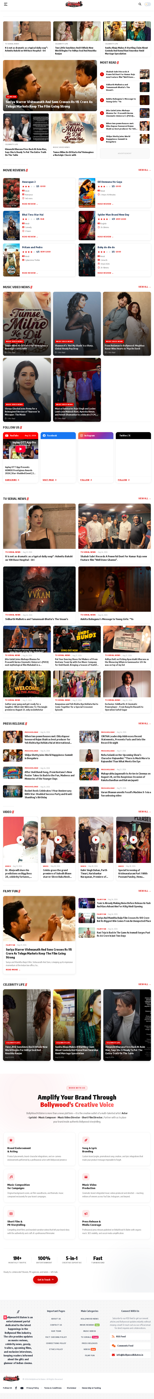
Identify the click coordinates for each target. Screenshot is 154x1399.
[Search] (140, 4)
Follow (84, 480)
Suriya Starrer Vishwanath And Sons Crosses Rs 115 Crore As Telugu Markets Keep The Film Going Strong (49, 104)
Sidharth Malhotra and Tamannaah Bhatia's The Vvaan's (118, 87)
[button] (5, 4)
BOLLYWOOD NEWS (90, 1319)
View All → (145, 170)
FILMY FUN (90, 1355)
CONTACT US (56, 1325)
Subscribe (11, 480)
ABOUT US (56, 1319)
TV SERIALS (86, 1337)
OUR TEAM (56, 1331)
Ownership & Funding (91, 1388)
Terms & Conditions (53, 1388)
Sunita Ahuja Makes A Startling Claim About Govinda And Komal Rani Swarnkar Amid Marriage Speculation (126, 50)
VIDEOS (87, 1349)
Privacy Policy (32, 1388)
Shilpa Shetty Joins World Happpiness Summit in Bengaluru (118, 139)
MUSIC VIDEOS (89, 1331)
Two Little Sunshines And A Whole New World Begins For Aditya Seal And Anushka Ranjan (75, 50)
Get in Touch (44, 1279)
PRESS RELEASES (90, 1343)
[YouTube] (21, 1388)
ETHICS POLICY (56, 1349)
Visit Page (48, 480)
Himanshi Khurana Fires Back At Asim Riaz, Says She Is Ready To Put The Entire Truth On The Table (26, 152)
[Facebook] (16, 1388)
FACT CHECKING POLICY (56, 1337)
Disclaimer (71, 1388)
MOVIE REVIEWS (87, 1325)
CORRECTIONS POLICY (56, 1343)
